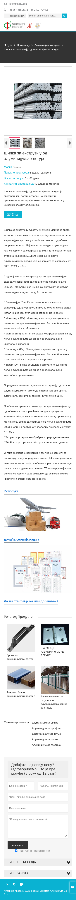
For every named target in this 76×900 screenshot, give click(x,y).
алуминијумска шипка (45, 722)
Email (13, 214)
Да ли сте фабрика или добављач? (31, 601)
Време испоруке (14, 178)
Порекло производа (17, 172)
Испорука (11, 491)
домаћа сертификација (21, 539)
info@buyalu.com (18, 3)
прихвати (17, 845)
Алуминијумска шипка (45, 739)
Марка (8, 167)
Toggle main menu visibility (67, 24)
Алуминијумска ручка (47, 45)
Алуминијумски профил (46, 728)
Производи (23, 45)
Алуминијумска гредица (46, 744)
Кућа (8, 45)
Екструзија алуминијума (46, 733)
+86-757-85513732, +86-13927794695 (28, 9)
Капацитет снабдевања (19, 183)
